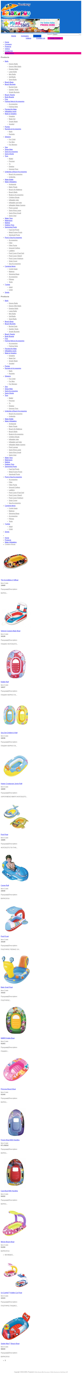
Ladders (12, 251)
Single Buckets (14, 92)
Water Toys (9, 218)
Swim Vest (12, 216)
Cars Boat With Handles (9, 1191)
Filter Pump (13, 245)
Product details (5, 597)
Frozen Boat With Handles (10, 1140)
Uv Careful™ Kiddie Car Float (11, 1293)
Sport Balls (13, 79)
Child (11, 290)
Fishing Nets (13, 107)
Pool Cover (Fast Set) (16, 253)
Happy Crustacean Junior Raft (11, 783)
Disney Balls (13, 64)
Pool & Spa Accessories (13, 237)
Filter (10, 243)
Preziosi (12, 161)
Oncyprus (47, 1372)
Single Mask (13, 121)
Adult (10, 287)
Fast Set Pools (14, 230)
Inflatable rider (14, 200)
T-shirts (7, 284)
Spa (6, 147)
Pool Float (4, 834)
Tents (11, 282)
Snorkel (11, 124)
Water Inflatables (11, 182)
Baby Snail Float (7, 987)
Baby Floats (13, 187)
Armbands (12, 184)
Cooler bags (13, 269)
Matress (11, 271)
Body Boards (9, 97)
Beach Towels (10, 95)
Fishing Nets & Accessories (14, 101)
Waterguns (8, 220)
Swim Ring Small (15, 213)
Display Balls (13, 69)
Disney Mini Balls (15, 66)
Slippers (8, 137)
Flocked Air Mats (11, 109)
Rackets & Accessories (13, 129)
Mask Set (12, 119)
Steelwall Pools (14, 235)
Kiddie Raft (5, 682)
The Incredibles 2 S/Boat (9, 580)
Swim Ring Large (15, 210)
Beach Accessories (15, 174)
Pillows (11, 279)
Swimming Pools (11, 227)
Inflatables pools (10, 111)
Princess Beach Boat (8, 1089)
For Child (12, 139)
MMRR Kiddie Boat (7, 1038)
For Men (12, 142)
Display (11, 166)
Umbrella (12, 177)
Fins (6, 99)
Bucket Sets (13, 87)
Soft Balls (12, 77)
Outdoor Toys (9, 225)
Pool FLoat (5, 936)
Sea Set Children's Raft (9, 733)
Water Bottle (9, 179)
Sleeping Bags (14, 274)
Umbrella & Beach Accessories (16, 172)
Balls (6, 61)
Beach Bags (9, 82)
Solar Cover (13, 261)
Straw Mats (9, 149)
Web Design (38, 1372)
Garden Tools (13, 89)
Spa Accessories (15, 264)
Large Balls (13, 72)
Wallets (7, 223)
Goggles (12, 116)
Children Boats (14, 197)
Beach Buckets (10, 84)
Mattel (11, 159)
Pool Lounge (13, 208)
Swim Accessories (11, 152)
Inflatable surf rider (15, 203)
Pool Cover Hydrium (16, 258)
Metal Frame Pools (15, 232)
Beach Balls (13, 192)
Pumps (7, 127)
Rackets (12, 134)
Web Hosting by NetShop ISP (59, 1372)
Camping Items (10, 266)
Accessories (13, 104)
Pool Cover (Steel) (15, 256)
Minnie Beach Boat (7, 1242)
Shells (7, 292)
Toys (6, 156)
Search (49, 34)
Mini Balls (12, 74)
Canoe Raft (5, 885)
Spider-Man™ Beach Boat (10, 1343)
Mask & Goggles (10, 114)
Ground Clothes (14, 248)
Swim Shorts (9, 154)
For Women (13, 144)
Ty (9, 164)
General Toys (13, 169)
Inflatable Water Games (17, 205)
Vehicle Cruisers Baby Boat (10, 631)
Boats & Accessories (16, 195)
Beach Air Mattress (15, 189)
